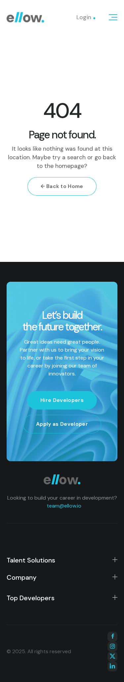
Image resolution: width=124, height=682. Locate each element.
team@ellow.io (64, 505)
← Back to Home (62, 186)
